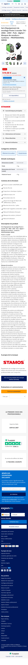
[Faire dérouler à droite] (26, 15)
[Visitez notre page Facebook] (5, 571)
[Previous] (3, 63)
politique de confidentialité (9, 499)
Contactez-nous (14, 522)
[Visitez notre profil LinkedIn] (7, 571)
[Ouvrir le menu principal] (2, 4)
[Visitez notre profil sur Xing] (10, 571)
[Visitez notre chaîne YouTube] (2, 571)
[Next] (24, 63)
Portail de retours (14, 527)
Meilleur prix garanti (9, 101)
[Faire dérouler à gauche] (1, 15)
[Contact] (19, 4)
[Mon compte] (22, 4)
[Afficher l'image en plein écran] (26, 60)
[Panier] (25, 4)
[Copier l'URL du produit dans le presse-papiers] (26, 26)
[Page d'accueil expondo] (3, 19)
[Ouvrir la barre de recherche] (16, 4)
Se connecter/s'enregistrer (9, 84)
